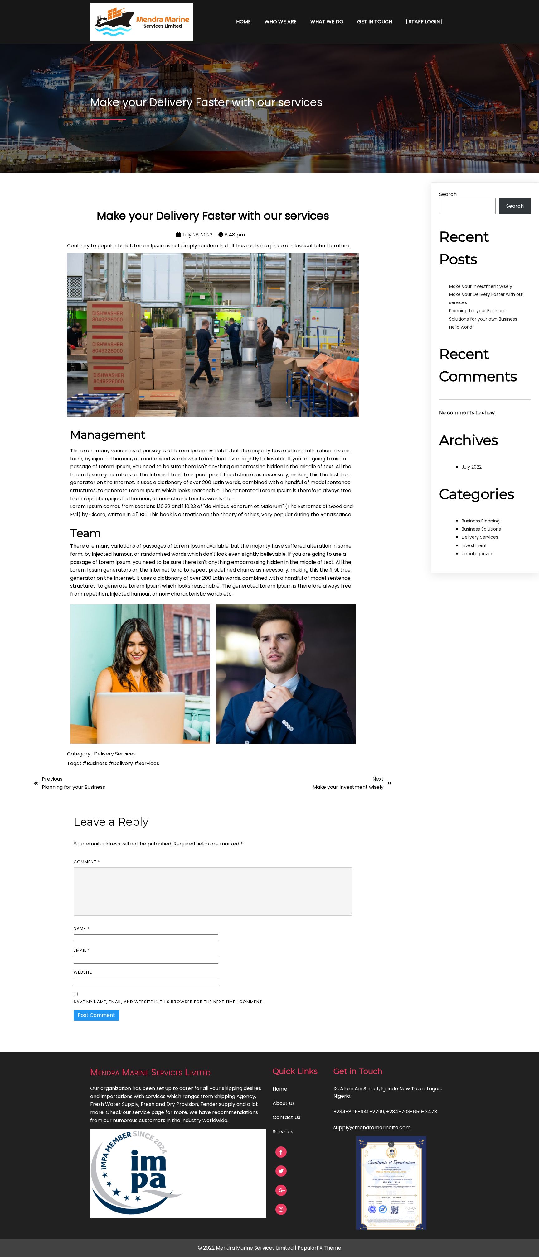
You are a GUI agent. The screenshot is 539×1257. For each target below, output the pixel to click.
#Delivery (121, 763)
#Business (95, 763)
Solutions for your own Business (483, 319)
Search (448, 194)
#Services (146, 763)
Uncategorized (477, 553)
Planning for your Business (477, 310)
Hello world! (461, 327)
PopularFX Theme (319, 1247)
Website (83, 972)
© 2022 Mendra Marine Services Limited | (248, 1247)
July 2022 (472, 467)
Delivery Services (115, 753)
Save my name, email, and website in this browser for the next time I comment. (168, 1002)
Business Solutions (481, 529)
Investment (474, 545)
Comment (87, 862)
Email (82, 950)
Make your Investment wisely (480, 286)
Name (82, 928)
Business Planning (481, 521)
